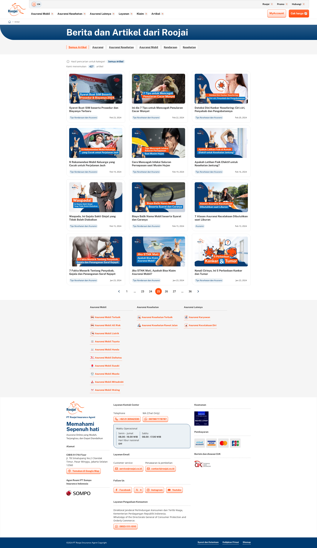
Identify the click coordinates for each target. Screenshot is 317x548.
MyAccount (276, 13)
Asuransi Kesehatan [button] (69, 13)
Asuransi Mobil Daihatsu (108, 357)
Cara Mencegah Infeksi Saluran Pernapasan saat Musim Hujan (151, 164)
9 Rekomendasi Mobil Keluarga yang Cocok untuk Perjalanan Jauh (92, 164)
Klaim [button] (140, 13)
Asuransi (97, 47)
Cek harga (297, 13)
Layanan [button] (124, 13)
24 (150, 291)
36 (190, 291)
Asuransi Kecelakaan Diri (202, 325)
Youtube (176, 490)
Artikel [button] (155, 13)
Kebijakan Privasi (231, 542)
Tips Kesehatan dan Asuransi (146, 117)
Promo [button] (280, 4)
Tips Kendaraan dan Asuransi (83, 117)
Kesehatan (189, 47)
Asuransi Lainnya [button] (100, 13)
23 (142, 291)
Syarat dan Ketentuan (208, 542)
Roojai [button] (266, 4)
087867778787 (158, 419)
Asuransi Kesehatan (121, 47)
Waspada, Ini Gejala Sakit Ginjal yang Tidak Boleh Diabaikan (92, 218)
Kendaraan (170, 47)
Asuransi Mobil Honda (107, 349)
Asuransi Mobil (148, 47)
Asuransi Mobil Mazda (107, 373)
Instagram (157, 490)
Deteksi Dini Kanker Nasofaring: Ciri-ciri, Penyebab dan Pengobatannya (220, 109)
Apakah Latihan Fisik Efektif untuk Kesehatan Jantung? (216, 164)
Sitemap (247, 542)
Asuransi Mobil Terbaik (107, 317)
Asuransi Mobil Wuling (107, 390)
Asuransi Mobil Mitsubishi (109, 382)
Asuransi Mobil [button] (40, 13)
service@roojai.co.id (131, 468)
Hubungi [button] (296, 4)
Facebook (125, 490)
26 (166, 291)
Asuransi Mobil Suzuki (107, 365)
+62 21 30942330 (129, 419)
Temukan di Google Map (85, 471)
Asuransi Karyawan (199, 317)
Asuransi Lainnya (193, 307)
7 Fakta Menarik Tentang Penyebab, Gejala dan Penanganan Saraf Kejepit (92, 272)
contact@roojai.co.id (162, 468)
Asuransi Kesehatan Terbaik (157, 317)
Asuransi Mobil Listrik (107, 333)
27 (174, 291)
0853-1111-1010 (128, 526)
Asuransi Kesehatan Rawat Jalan (159, 325)
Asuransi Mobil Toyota (107, 341)
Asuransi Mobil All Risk (108, 325)
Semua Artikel (78, 47)
